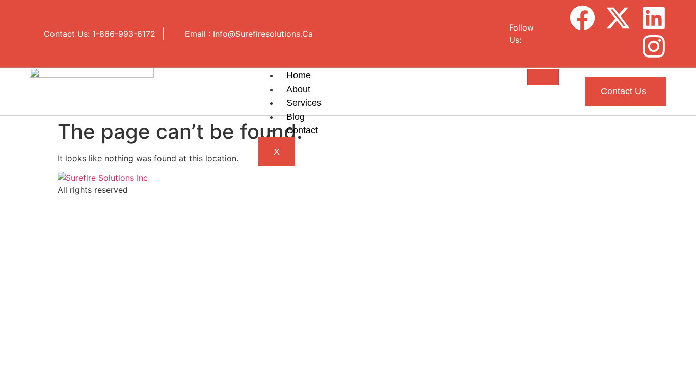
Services (304, 103)
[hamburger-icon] (543, 77)
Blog (295, 116)
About (298, 89)
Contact (302, 130)
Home (298, 75)
